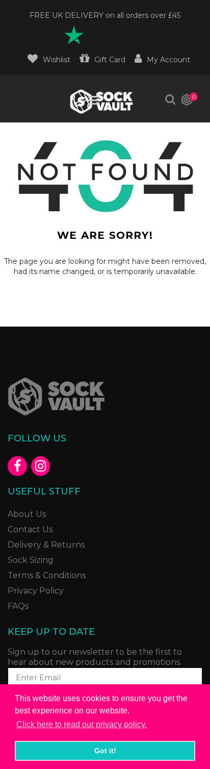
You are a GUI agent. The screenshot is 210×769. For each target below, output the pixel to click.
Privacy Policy (36, 591)
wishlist (56, 59)
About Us (27, 514)
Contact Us (30, 529)
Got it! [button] (105, 751)
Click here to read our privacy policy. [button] (81, 724)
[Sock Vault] (101, 101)
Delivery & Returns (46, 545)
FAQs (18, 606)
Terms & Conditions (47, 575)
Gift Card (109, 59)
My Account (168, 59)
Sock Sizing (31, 560)
